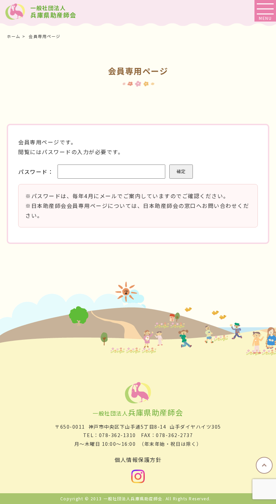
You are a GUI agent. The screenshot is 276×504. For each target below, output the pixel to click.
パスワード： (36, 171)
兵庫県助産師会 (53, 12)
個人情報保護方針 (138, 460)
